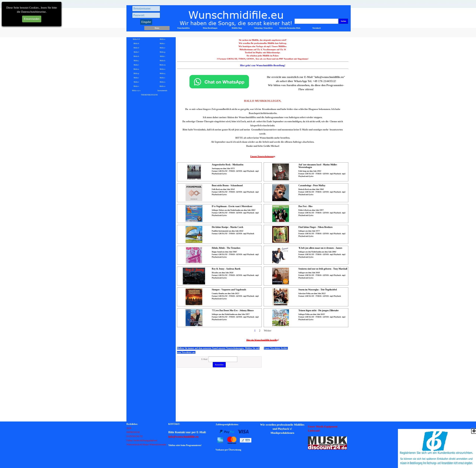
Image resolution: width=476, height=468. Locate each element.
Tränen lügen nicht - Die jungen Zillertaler (318, 310)
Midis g (162, 52)
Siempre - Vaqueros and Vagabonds (229, 289)
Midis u (162, 82)
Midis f (136, 52)
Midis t (136, 82)
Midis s (162, 78)
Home (157, 28)
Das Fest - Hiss (305, 206)
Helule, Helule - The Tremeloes (226, 248)
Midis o (162, 69)
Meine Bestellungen (210, 28)
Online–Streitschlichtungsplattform (141, 440)
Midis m (162, 65)
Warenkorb (316, 28)
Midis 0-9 (136, 39)
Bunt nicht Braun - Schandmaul (227, 185)
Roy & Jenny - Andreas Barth (226, 268)
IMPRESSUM (133, 432)
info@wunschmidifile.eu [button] (183, 436)
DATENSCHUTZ (134, 436)
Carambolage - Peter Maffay (311, 185)
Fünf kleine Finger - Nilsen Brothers (315, 227)
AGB (128, 428)
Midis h (136, 56)
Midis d (136, 48)
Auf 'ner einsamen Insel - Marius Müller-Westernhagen (317, 166)
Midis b (136, 43)
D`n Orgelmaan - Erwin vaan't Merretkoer (232, 206)
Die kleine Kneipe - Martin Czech (227, 227)
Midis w (162, 86)
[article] (219, 171)
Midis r (136, 78)
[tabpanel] (262, 53)
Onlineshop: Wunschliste (263, 28)
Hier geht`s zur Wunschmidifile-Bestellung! (262, 65)
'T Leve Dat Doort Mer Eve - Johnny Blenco (233, 310)
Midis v (136, 86)
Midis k (162, 61)
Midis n (136, 69)
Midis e (162, 48)
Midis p (136, 73)
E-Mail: (204, 359)
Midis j (136, 61)
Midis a (162, 39)
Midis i (162, 56)
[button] (219, 74)
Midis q (162, 73)
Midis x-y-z (136, 91)
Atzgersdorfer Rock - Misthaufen (227, 164)
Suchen (343, 21)
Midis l (136, 65)
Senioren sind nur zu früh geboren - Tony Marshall (322, 268)
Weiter (267, 330)
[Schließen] (474, 431)
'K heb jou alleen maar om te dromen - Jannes (320, 248)
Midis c (162, 43)
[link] (437, 448)
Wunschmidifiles (183, 28)
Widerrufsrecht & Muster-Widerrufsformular (146, 444)
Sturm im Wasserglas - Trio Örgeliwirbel (317, 289)
